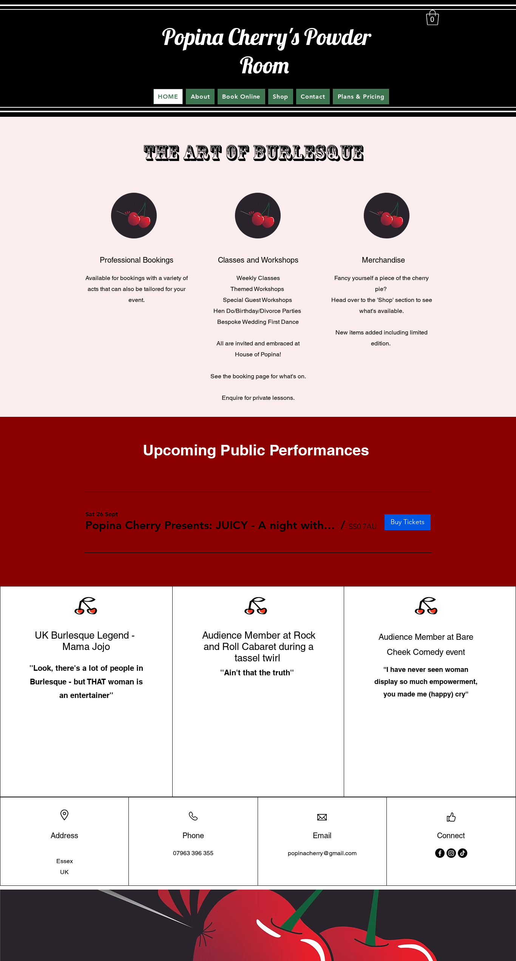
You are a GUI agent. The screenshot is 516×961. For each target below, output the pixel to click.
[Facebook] (440, 853)
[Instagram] (451, 853)
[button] (432, 17)
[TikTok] (462, 853)
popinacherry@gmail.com (322, 853)
